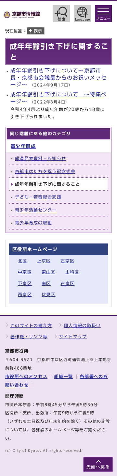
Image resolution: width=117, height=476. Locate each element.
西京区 (25, 295)
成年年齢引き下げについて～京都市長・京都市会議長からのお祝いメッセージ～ (58, 77)
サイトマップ (73, 337)
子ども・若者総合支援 (38, 197)
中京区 (25, 272)
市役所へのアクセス (26, 376)
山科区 (72, 272)
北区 (22, 261)
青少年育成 (23, 146)
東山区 (49, 272)
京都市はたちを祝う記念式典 (45, 171)
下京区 (25, 283)
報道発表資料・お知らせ (40, 158)
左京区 (67, 261)
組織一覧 (63, 376)
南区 (46, 283)
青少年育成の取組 (33, 223)
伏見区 (49, 295)
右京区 (67, 283)
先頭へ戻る (98, 467)
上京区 (44, 261)
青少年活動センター (36, 210)
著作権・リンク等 (28, 337)
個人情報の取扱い (82, 326)
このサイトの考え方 (31, 326)
